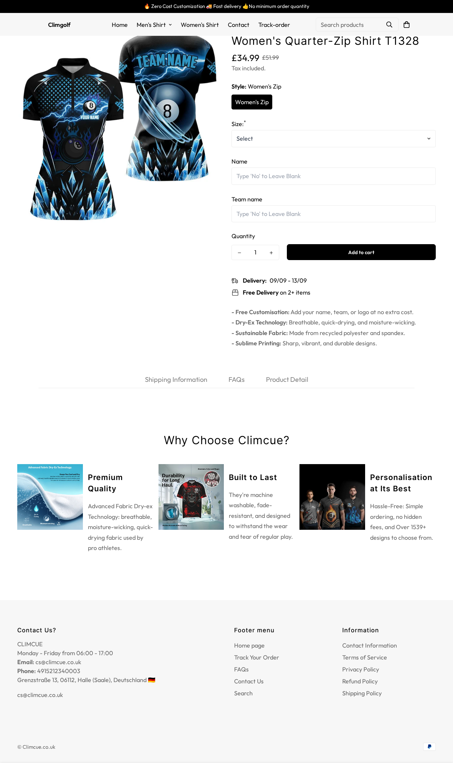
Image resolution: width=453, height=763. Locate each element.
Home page (249, 645)
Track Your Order (256, 657)
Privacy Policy (360, 669)
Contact (238, 25)
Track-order (274, 25)
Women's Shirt (200, 25)
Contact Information (369, 645)
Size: (238, 124)
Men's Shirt (151, 25)
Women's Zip (252, 102)
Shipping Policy (362, 693)
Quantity (243, 236)
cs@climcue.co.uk (40, 695)
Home (120, 25)
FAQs (241, 669)
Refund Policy (360, 681)
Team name (246, 199)
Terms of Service (364, 657)
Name (239, 162)
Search (243, 693)
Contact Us (249, 681)
